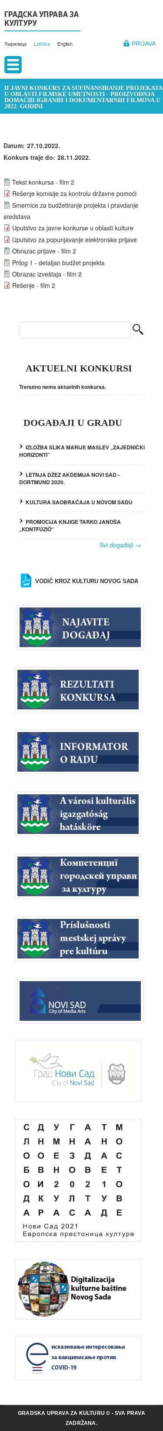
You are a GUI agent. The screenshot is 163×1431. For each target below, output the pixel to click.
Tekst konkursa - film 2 (43, 182)
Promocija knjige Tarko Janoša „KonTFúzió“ (70, 525)
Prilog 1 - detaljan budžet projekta (58, 262)
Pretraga (138, 330)
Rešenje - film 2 (33, 285)
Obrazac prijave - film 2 (44, 250)
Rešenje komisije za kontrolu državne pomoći (74, 193)
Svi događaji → (120, 545)
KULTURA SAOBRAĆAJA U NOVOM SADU (79, 502)
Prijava (144, 43)
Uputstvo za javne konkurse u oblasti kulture (72, 227)
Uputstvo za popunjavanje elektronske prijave (74, 239)
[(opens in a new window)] (82, 999)
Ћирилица (15, 43)
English (65, 43)
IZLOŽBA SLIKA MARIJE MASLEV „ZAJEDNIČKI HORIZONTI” (82, 451)
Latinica (42, 43)
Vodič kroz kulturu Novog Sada (86, 581)
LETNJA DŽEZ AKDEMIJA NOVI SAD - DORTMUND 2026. (69, 478)
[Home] (42, 20)
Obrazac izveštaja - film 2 (47, 274)
